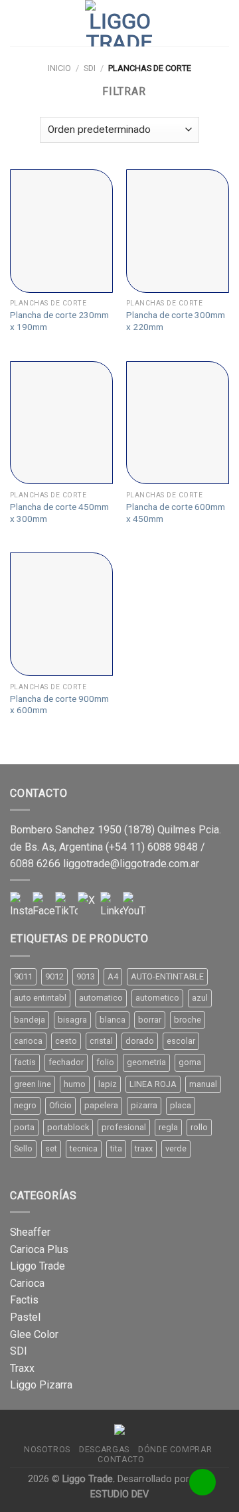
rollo (199, 1127)
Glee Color (34, 1334)
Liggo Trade (37, 1266)
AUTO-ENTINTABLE (167, 976)
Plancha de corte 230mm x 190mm (59, 320)
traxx (144, 1148)
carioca (28, 1041)
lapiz (107, 1084)
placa (180, 1105)
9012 (54, 976)
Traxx (22, 1368)
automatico (101, 998)
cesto (66, 1041)
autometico (157, 998)
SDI (90, 68)
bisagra (72, 1020)
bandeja (29, 1020)
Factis (24, 1300)
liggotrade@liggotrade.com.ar (131, 863)
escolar (181, 1041)
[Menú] (18, 23)
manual (203, 1084)
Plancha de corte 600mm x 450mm (175, 512)
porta (24, 1127)
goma (190, 1062)
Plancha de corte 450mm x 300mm (59, 512)
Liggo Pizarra (41, 1385)
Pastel (25, 1317)
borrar (149, 1020)
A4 (113, 976)
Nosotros (47, 1449)
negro (25, 1105)
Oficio (60, 1105)
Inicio (59, 68)
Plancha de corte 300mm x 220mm (175, 320)
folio (105, 1062)
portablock (68, 1127)
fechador (66, 1062)
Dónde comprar (175, 1449)
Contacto (121, 1459)
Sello (23, 1148)
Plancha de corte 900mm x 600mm (59, 704)
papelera (101, 1105)
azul (200, 998)
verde (176, 1148)
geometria (146, 1062)
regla (168, 1127)
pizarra (144, 1105)
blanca (112, 1020)
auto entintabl (40, 998)
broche (187, 1020)
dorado (139, 1041)
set (51, 1148)
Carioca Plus (39, 1249)
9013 (85, 976)
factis (25, 1062)
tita (116, 1148)
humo (75, 1084)
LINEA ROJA (153, 1084)
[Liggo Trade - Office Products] (119, 23)
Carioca (27, 1283)
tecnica (84, 1148)
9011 (23, 976)
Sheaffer (30, 1232)
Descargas (104, 1449)
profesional (124, 1127)
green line (32, 1084)
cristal (101, 1041)
